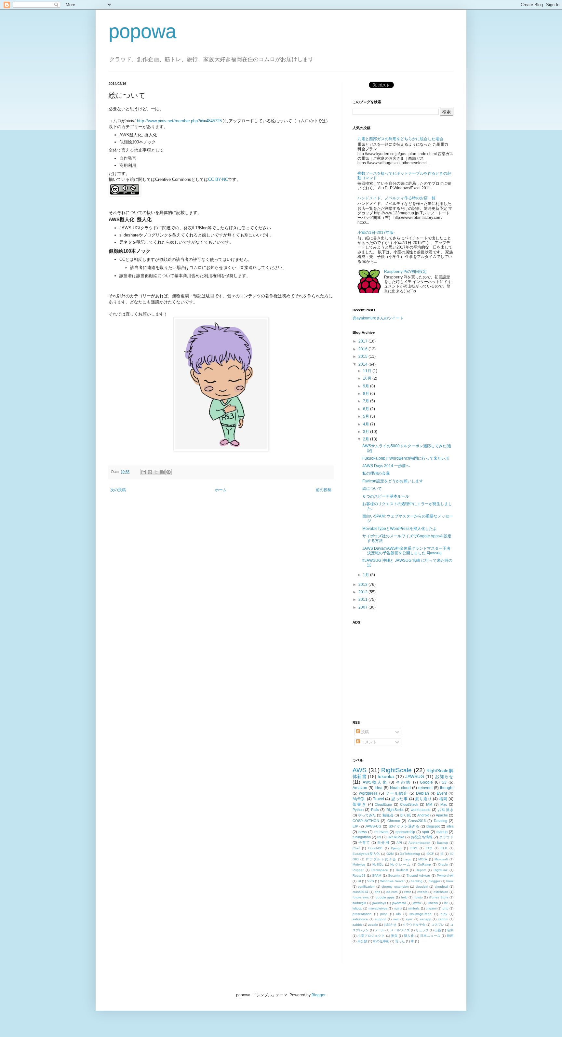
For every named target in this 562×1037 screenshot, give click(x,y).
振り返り (423, 799)
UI (359, 881)
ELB (444, 848)
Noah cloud (400, 788)
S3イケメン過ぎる (404, 826)
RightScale (396, 770)
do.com (391, 892)
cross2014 (360, 892)
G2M (390, 853)
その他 (403, 782)
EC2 (429, 848)
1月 (366, 574)
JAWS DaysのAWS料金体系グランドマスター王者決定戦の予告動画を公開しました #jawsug (406, 550)
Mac (443, 804)
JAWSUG (414, 776)
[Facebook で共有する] (162, 472)
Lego (407, 859)
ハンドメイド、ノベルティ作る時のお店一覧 (396, 198)
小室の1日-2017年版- (376, 232)
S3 (444, 782)
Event (442, 793)
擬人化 (409, 935)
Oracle (443, 864)
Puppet (358, 870)
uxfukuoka (396, 837)
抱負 (394, 935)
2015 (363, 356)
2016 (363, 349)
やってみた (367, 815)
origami (431, 908)
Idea (378, 788)
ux (379, 837)
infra (450, 826)
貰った (400, 941)
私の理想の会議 (376, 473)
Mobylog (359, 864)
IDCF (430, 853)
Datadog (440, 821)
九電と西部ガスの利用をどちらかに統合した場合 (400, 139)
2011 (363, 599)
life (446, 903)
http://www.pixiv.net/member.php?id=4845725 (179, 120)
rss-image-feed (420, 914)
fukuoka (386, 776)
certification (366, 886)
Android (423, 815)
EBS (413, 848)
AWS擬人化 (375, 782)
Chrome (393, 821)
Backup (442, 842)
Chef (356, 848)
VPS (370, 881)
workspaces (420, 810)
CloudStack (409, 804)
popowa (142, 31)
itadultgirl (359, 903)
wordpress (368, 793)
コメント (368, 742)
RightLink (441, 870)
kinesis (433, 903)
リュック (422, 930)
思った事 (399, 799)
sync (409, 919)
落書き (360, 804)
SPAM (376, 875)
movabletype (378, 908)
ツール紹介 (396, 793)
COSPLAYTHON (366, 821)
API (399, 842)
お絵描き (445, 810)
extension (441, 892)
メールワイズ (400, 930)
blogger (434, 881)
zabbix (443, 919)
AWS (360, 770)
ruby (444, 914)
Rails (375, 810)
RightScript (395, 810)
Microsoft (441, 859)
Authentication (419, 842)
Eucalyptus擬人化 (366, 853)
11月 (367, 371)
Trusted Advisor (418, 875)
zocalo (373, 924)
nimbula (414, 908)
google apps (385, 897)
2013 (363, 584)
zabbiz (357, 924)
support (380, 919)
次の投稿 (118, 490)
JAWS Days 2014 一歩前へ (386, 466)
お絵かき (390, 924)
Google (426, 782)
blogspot (433, 826)
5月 (366, 416)
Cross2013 (417, 821)
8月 (366, 393)
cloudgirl (422, 886)
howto (418, 897)
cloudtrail (441, 886)
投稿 (364, 732)
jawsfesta (399, 903)
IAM (429, 804)
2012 (363, 592)
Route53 (359, 875)
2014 (363, 364)
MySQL (359, 799)
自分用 (383, 842)
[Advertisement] (393, 668)
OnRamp (424, 864)
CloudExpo (383, 804)
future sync (361, 897)
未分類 (362, 941)
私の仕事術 (381, 941)
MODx (422, 859)
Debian (422, 793)
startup (442, 832)
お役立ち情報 (421, 837)
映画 (450, 935)
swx (396, 919)
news (362, 832)
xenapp (425, 919)
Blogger (318, 995)
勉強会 (387, 815)
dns (377, 892)
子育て (364, 842)
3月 (366, 431)
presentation (362, 914)
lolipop (357, 908)
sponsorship (405, 832)
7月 (366, 401)
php (445, 908)
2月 (366, 439)
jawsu (417, 903)
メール (379, 930)
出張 (438, 930)
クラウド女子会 (414, 924)
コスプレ (437, 924)
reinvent (425, 788)
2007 (363, 607)
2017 (363, 341)
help (404, 897)
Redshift (402, 870)
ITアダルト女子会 (381, 859)
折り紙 (405, 815)
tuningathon (362, 837)
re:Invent (381, 832)
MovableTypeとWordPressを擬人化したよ (399, 528)
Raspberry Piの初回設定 (405, 271)
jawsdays (379, 903)
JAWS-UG (373, 826)
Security (394, 875)
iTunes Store (438, 897)
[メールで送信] (143, 472)
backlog (416, 881)
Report (421, 870)
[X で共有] (156, 472)
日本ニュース (430, 935)
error (407, 892)
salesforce (360, 919)
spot (425, 832)
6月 (366, 409)
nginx (398, 908)
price (383, 914)
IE (442, 853)
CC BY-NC (218, 179)
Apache (442, 815)
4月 (366, 424)
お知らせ (444, 776)
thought (446, 788)
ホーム (221, 490)
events (422, 892)
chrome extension (394, 886)
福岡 (443, 799)
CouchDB (375, 848)
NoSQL (377, 864)
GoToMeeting (410, 853)
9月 (366, 386)
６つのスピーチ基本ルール (385, 496)
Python (358, 810)
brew (449, 881)
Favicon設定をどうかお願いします (392, 481)
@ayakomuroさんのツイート (378, 318)
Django (396, 848)
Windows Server (392, 881)
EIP (355, 826)
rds (398, 914)
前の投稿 (323, 490)
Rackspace (379, 870)
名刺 (450, 930)
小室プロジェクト (371, 935)
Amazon (360, 788)
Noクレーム (400, 864)
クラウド (446, 837)
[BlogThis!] (150, 472)
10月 (367, 378)
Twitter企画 (445, 875)
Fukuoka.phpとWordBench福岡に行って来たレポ (405, 458)
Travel (378, 799)
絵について (372, 488)
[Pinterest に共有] (168, 472)
